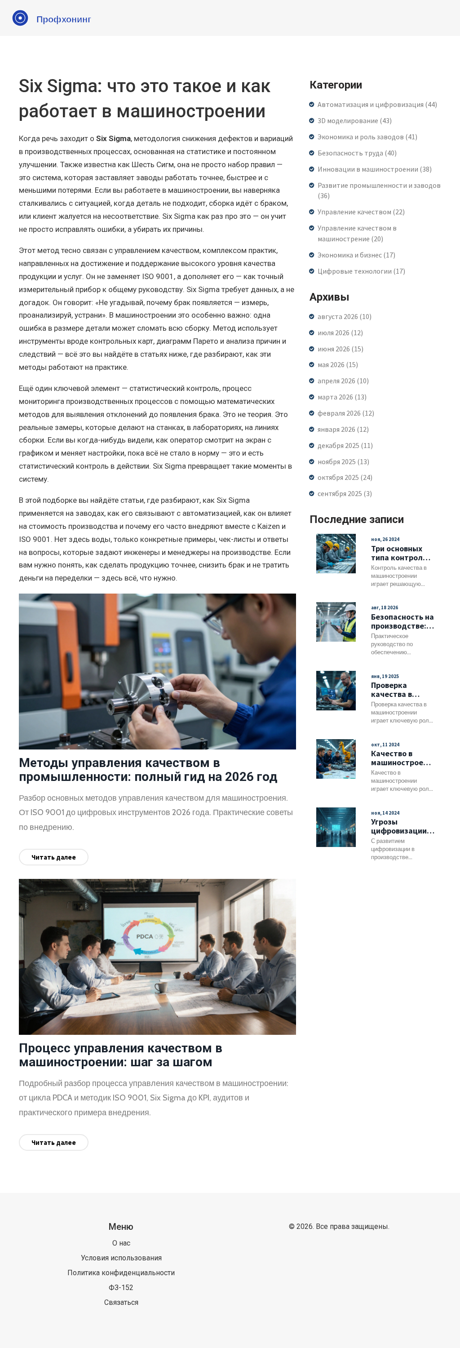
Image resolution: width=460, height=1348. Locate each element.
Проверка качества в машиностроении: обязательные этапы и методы (402, 690)
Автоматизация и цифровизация (377, 104)
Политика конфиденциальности (121, 1272)
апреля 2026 (343, 380)
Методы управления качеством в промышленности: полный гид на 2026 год (148, 769)
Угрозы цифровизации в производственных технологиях (402, 826)
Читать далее (53, 857)
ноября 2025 (343, 461)
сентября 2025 (345, 493)
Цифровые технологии (361, 270)
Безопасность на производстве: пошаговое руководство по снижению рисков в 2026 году (402, 621)
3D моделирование (355, 120)
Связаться (121, 1302)
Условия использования (121, 1258)
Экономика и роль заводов (367, 136)
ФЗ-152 (121, 1287)
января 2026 (343, 429)
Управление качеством (361, 211)
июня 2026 (340, 348)
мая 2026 (338, 364)
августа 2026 (345, 316)
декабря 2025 (345, 445)
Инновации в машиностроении (375, 168)
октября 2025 (345, 477)
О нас (121, 1243)
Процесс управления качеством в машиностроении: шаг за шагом (120, 1055)
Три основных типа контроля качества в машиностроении (402, 553)
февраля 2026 (346, 412)
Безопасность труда (357, 152)
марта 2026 (342, 396)
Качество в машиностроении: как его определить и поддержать (402, 758)
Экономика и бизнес (356, 254)
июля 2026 (340, 332)
